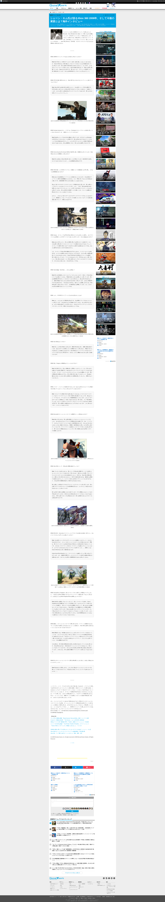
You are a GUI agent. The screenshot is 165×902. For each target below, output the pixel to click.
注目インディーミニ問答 (54, 890)
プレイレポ (52, 885)
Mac (61, 885)
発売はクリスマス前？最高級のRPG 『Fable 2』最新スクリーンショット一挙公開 (70, 721)
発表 (79, 885)
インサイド (97, 8)
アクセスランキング (54, 10)
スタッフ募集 (80, 898)
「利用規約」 (64, 814)
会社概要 (77, 896)
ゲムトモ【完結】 (110, 890)
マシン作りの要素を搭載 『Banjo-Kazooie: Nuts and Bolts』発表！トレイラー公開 (70, 718)
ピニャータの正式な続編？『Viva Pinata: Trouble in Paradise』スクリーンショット (70, 723)
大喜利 (99, 883)
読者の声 (85, 8)
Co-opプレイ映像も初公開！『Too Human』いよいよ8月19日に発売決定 (67, 720)
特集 (57, 8)
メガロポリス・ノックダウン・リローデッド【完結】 (111, 886)
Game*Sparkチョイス (101, 885)
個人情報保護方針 (83, 896)
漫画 (91, 8)
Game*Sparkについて (53, 896)
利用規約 (103, 896)
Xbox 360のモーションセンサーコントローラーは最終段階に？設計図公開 (68, 731)
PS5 (70, 883)
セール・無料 (79, 8)
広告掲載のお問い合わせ (71, 896)
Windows (62, 883)
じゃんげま (109, 883)
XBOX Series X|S (73, 885)
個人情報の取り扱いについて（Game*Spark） (94, 896)
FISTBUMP (104, 8)
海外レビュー (52, 888)
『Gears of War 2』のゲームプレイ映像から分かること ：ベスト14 (66, 725)
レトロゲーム (90, 883)
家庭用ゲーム (71, 8)
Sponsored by (108, 361)
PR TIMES (85, 898)
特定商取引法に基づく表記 (110, 896)
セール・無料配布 (82, 883)
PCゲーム (63, 8)
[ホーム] (50, 12)
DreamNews (90, 898)
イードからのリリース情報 (73, 898)
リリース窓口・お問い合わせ (62, 896)
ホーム (51, 8)
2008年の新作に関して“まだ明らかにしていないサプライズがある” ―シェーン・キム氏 (71, 729)
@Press (94, 898)
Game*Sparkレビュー (54, 883)
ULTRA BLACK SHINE (111, 889)
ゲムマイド (112, 8)
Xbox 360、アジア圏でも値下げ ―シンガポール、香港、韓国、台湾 (66, 733)
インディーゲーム (63, 888)
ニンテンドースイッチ (73, 889)
